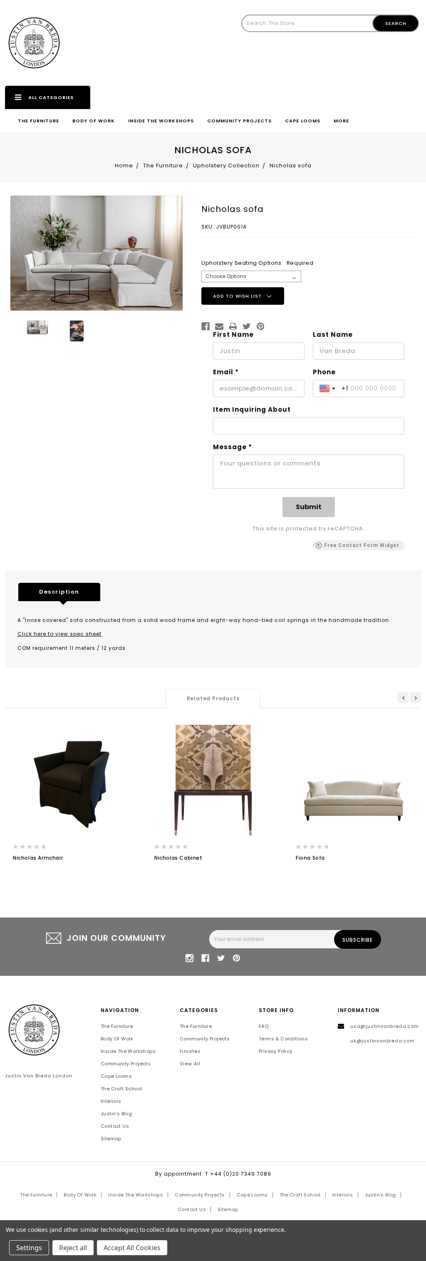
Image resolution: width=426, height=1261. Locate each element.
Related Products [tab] (213, 698)
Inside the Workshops (161, 120)
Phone (324, 372)
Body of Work (93, 120)
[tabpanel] (71, 802)
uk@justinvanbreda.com (382, 1040)
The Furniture (38, 120)
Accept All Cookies (132, 1247)
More (341, 120)
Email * (226, 372)
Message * (232, 447)
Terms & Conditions (283, 1038)
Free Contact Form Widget (361, 545)
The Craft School (121, 1088)
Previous (403, 697)
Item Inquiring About (252, 409)
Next (415, 697)
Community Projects (239, 120)
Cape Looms (302, 120)
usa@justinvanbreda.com (384, 1026)
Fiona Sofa (310, 857)
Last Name (333, 335)
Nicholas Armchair (38, 857)
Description (59, 592)
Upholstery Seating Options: (257, 263)
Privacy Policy (275, 1051)
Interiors (111, 1101)
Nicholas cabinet (178, 857)
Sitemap (111, 1138)
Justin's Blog (116, 1113)
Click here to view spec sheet (59, 633)
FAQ (263, 1026)
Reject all (73, 1247)
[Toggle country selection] (328, 388)
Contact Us (115, 1126)
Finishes (190, 1051)
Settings (29, 1247)
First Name (233, 335)
